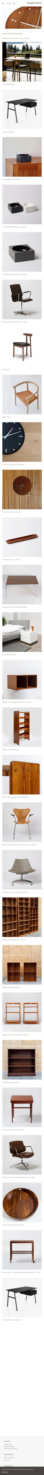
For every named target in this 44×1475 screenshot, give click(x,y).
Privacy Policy (5, 1472)
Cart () (9, 3)
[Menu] (3, 3)
